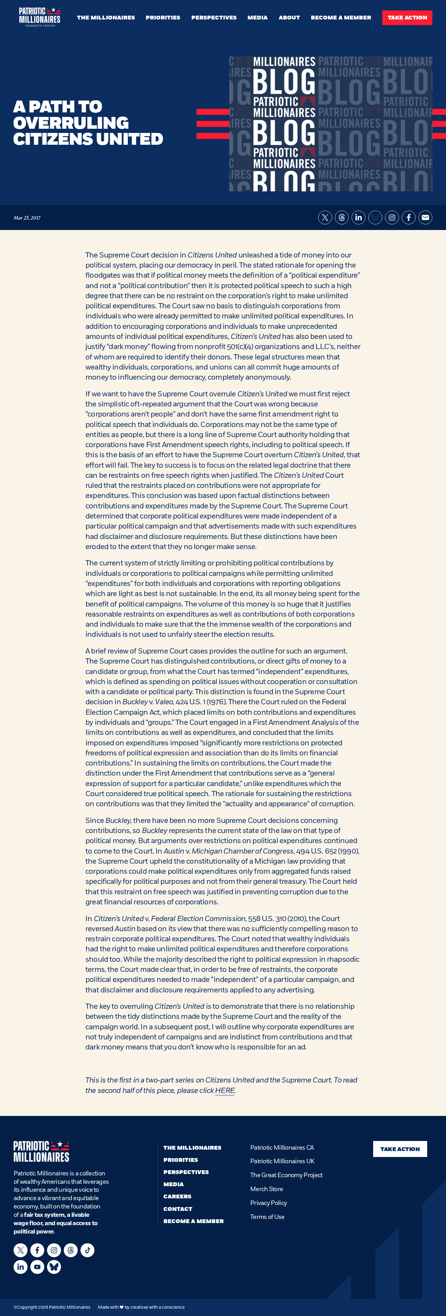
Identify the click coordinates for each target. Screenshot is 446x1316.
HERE (224, 1090)
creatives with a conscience (157, 1307)
